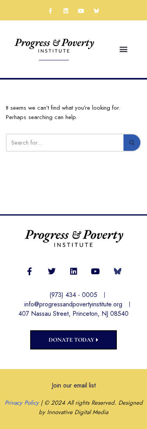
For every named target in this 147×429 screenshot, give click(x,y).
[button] (123, 49)
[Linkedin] (65, 10)
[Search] (132, 143)
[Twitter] (52, 271)
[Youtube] (81, 10)
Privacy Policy (22, 402)
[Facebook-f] (50, 10)
